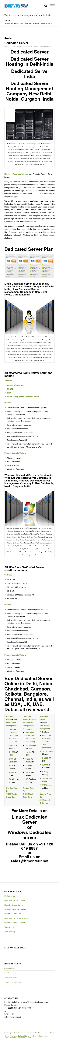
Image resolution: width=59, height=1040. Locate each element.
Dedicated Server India (13, 913)
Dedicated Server (16, 43)
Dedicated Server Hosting (14, 900)
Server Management (10, 977)
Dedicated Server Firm (21, 1033)
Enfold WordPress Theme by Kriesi (42, 1033)
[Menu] (51, 5)
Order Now (10, 797)
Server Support (33, 46)
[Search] (44, 5)
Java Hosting (9, 931)
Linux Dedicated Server (13, 905)
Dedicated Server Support (14, 922)
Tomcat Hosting (10, 927)
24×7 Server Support (11, 973)
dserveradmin (46, 46)
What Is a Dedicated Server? (13, 982)
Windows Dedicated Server (15, 909)
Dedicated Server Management (16, 918)
